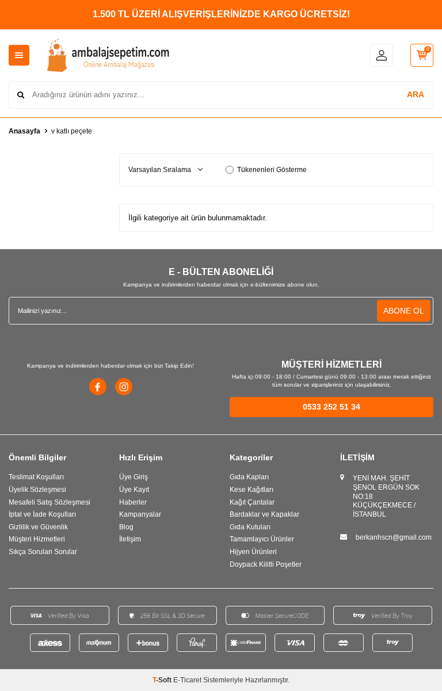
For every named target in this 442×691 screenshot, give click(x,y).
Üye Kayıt (134, 490)
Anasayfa (24, 131)
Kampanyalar (140, 514)
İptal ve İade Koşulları (42, 514)
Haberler (133, 502)
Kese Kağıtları (251, 490)
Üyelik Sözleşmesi (37, 490)
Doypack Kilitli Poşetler (266, 564)
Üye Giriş (133, 477)
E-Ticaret (187, 680)
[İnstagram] (123, 386)
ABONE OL (403, 310)
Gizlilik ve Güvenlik (38, 527)
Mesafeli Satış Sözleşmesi (49, 502)
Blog (126, 527)
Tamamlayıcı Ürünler (262, 539)
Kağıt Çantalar (252, 502)
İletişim (130, 539)
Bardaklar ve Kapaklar (264, 514)
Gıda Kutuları (250, 527)
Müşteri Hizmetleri (37, 539)
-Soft (163, 680)
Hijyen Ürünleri (253, 552)
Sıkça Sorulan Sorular (43, 552)
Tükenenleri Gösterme (272, 170)
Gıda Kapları (249, 477)
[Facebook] (97, 386)
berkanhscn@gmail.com (394, 537)
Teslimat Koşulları (36, 477)
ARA (415, 94)
